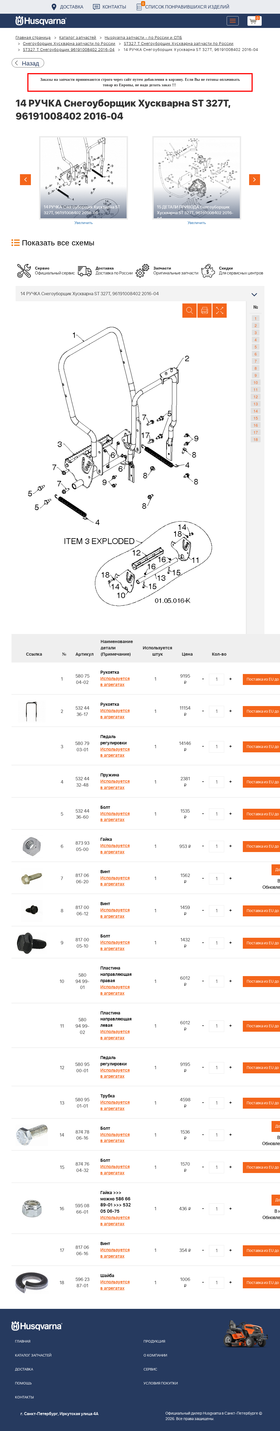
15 (255, 418)
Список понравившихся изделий (185, 5)
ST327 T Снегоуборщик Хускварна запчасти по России (179, 44)
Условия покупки (161, 1383)
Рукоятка (109, 672)
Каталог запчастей (78, 38)
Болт (105, 807)
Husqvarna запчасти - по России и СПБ (143, 38)
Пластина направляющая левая (116, 1019)
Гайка (106, 839)
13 (255, 403)
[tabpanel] (83, 180)
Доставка (71, 7)
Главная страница (33, 38)
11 (255, 389)
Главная (22, 1341)
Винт (105, 871)
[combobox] (140, 293)
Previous (25, 179)
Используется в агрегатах (115, 681)
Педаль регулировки (113, 739)
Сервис (150, 1369)
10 (255, 382)
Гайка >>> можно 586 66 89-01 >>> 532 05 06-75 (115, 1202)
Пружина (109, 775)
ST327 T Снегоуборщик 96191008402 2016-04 (69, 50)
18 (255, 439)
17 (255, 432)
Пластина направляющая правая (116, 974)
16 (255, 425)
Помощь (23, 1383)
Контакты (114, 7)
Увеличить (83, 222)
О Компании (155, 1355)
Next (254, 179)
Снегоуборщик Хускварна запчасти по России (69, 44)
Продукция (154, 1341)
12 (255, 396)
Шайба (107, 1275)
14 (255, 411)
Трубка (107, 1096)
